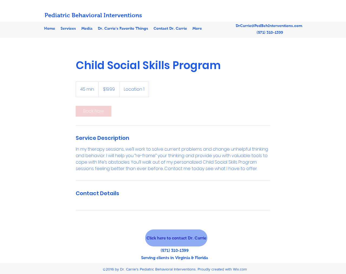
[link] (93, 111)
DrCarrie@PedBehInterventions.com (269, 25)
